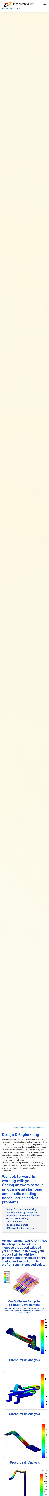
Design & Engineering (38, 1127)
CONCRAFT (23, 4)
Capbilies (24, 1127)
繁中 (8, 8)
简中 (13, 8)
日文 (18, 8)
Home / (16, 1127)
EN (3, 8)
